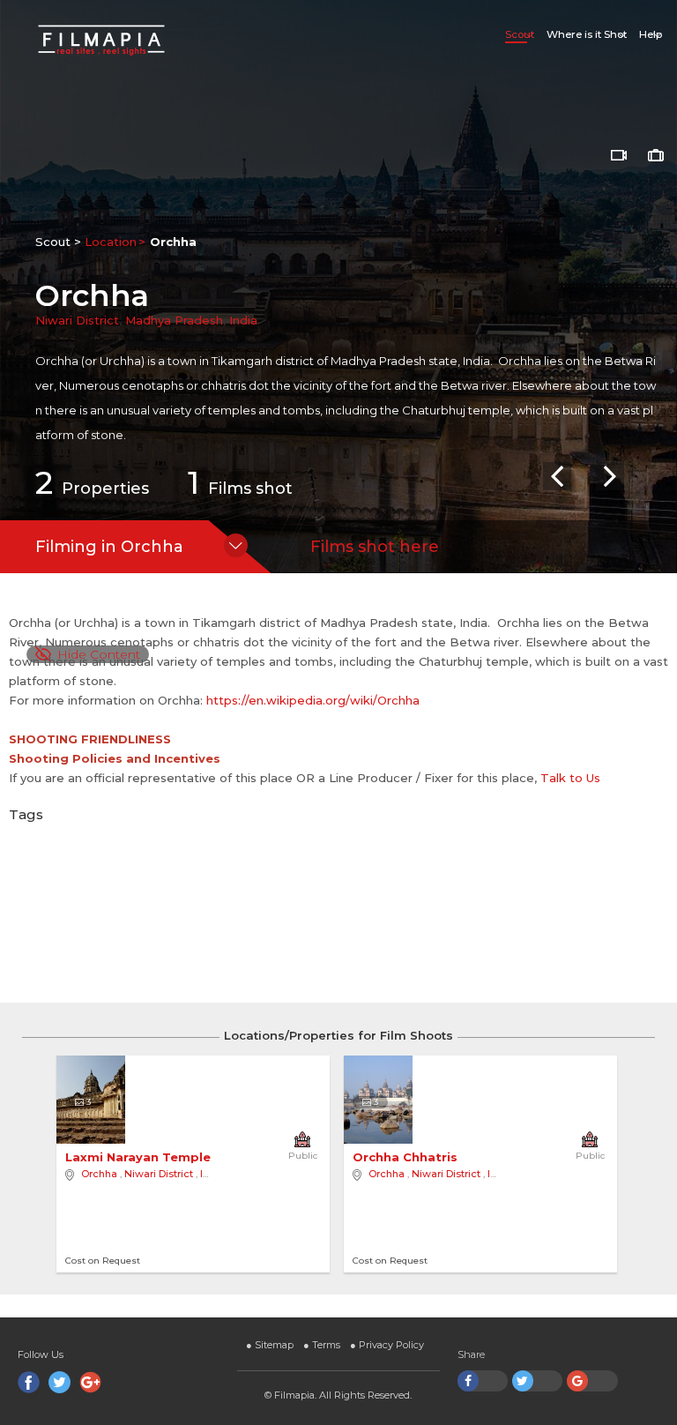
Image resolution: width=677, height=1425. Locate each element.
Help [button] (650, 34)
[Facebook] (29, 1382)
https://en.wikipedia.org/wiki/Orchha (313, 700)
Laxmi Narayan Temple (139, 1157)
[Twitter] (59, 1382)
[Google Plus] (90, 1382)
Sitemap (270, 1345)
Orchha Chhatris (407, 1157)
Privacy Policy (387, 1345)
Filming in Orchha (109, 546)
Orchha (99, 1174)
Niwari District (77, 320)
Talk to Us (570, 778)
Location (111, 242)
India (243, 320)
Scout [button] (519, 34)
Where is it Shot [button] (587, 34)
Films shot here (374, 546)
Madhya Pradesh (174, 320)
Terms (321, 1345)
